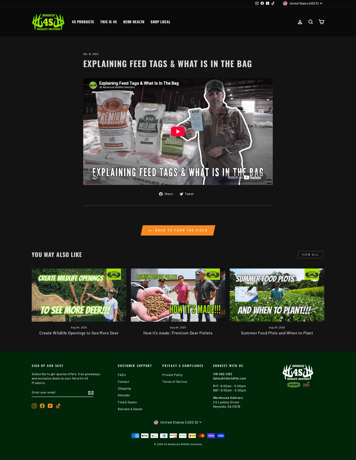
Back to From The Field (181, 230)
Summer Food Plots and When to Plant (277, 332)
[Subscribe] (91, 392)
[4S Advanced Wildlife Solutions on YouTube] (50, 405)
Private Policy (172, 375)
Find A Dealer (127, 402)
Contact (123, 381)
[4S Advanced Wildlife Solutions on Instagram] (34, 405)
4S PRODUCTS (83, 21)
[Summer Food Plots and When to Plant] (277, 295)
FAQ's (122, 375)
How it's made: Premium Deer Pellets (178, 332)
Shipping (124, 388)
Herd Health (133, 21)
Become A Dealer (130, 409)
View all (310, 254)
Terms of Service (174, 381)
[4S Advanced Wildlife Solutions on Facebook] (42, 405)
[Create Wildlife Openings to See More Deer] (79, 295)
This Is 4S (108, 21)
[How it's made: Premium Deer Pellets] (178, 295)
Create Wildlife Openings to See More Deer (78, 332)
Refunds (124, 395)
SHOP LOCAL (161, 21)
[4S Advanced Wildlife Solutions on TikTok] (58, 405)
